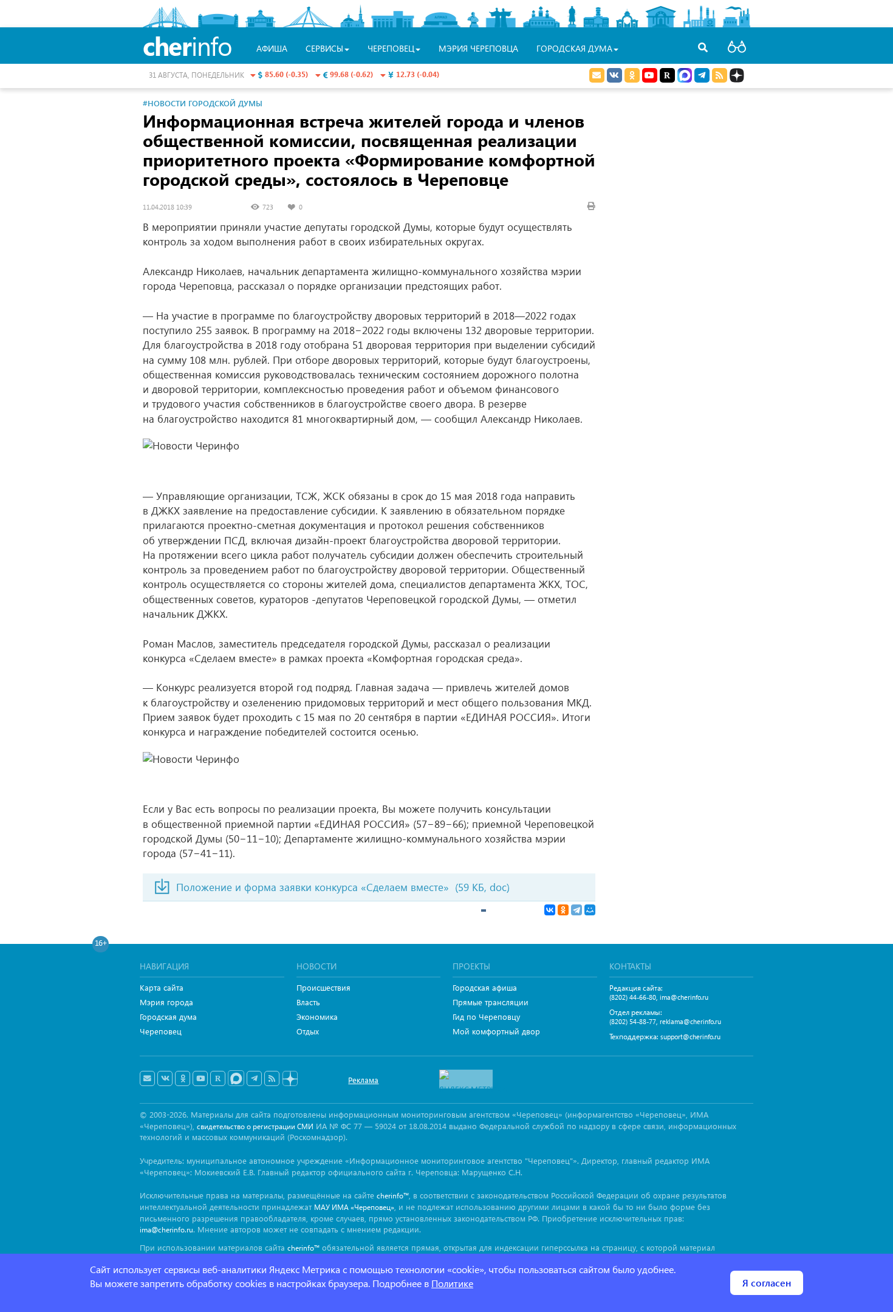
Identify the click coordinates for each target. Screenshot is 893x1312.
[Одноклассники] (563, 909)
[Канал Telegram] (254, 1079)
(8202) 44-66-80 (632, 997)
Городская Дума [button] (574, 48)
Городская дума (168, 1016)
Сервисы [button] (324, 48)
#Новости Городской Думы (202, 103)
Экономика (317, 1016)
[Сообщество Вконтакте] (165, 1079)
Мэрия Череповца (478, 48)
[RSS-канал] (271, 1079)
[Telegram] (576, 909)
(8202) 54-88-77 (632, 1021)
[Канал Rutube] (667, 75)
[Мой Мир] (589, 909)
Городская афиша (485, 987)
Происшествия (323, 987)
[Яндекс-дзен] (289, 1079)
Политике (452, 1283)
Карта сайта (161, 987)
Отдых (307, 1031)
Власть (308, 1002)
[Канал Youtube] (649, 75)
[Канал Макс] (684, 76)
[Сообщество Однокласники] (632, 75)
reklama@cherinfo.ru (690, 1021)
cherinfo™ (393, 1195)
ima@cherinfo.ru (684, 997)
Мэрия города (166, 1002)
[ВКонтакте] (549, 909)
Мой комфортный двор (496, 1031)
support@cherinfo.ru (690, 1036)
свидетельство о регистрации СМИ (255, 1126)
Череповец (161, 1031)
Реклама (363, 1080)
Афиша (271, 48)
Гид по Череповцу (486, 1016)
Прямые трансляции (491, 1002)
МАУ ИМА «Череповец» (354, 1207)
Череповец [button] (391, 48)
